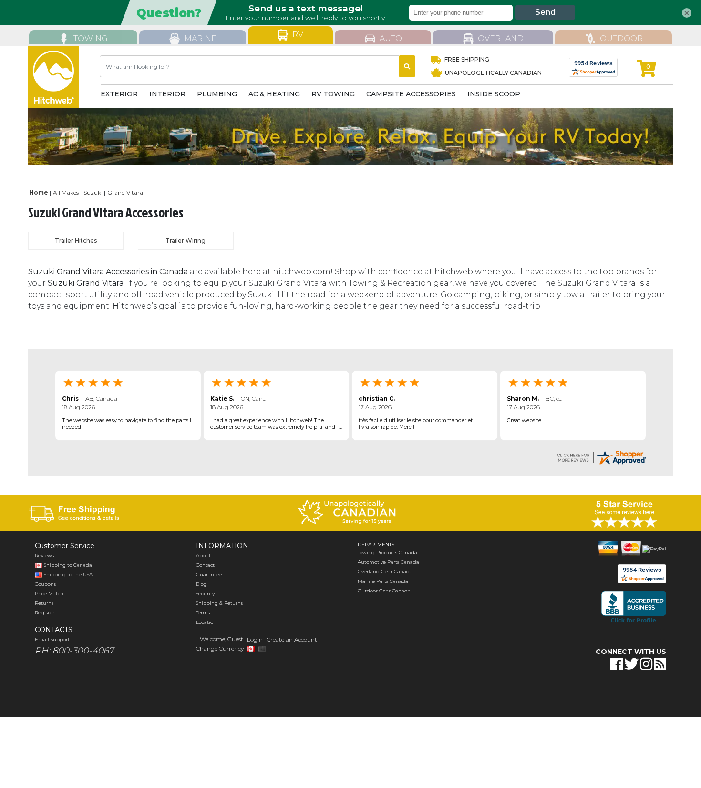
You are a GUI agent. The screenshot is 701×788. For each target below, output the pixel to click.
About (203, 555)
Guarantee (209, 574)
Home (38, 192)
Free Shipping (466, 59)
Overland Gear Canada (385, 572)
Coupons (45, 584)
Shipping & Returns (219, 603)
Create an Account (292, 639)
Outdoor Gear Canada (384, 591)
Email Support (52, 639)
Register (44, 613)
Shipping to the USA (67, 574)
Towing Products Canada (387, 553)
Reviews (44, 555)
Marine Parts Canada (383, 581)
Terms (203, 613)
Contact (205, 565)
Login (255, 639)
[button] (593, 694)
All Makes (66, 192)
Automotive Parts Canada (388, 562)
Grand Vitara (125, 192)
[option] (350, 136)
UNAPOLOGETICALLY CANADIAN (492, 72)
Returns (44, 603)
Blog (201, 584)
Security (205, 594)
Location (206, 622)
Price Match (49, 594)
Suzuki (93, 192)
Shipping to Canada (68, 565)
